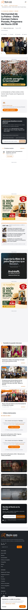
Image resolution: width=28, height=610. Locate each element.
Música (2, 564)
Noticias (6, 5)
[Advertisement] (14, 177)
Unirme (19, 546)
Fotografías (3, 562)
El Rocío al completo (5, 559)
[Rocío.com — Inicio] (6, 2)
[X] (4, 543)
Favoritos (3, 579)
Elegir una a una (8, 603)
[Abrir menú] (25, 2)
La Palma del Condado (13, 5)
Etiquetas (3, 587)
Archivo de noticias (5, 583)
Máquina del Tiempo (5, 572)
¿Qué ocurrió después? (20, 137)
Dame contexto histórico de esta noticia (10, 135)
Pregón (16, 11)
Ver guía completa (9, 110)
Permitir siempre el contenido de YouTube (15, 429)
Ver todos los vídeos (5, 415)
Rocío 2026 (3, 553)
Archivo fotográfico (5, 585)
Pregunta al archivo (5, 574)
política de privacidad (20, 424)
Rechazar (4, 606)
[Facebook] (1, 543)
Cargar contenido (14, 427)
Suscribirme (20, 516)
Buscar (2, 576)
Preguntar (22, 141)
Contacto (3, 581)
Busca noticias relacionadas (8, 137)
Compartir (5, 34)
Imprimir (25, 34)
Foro (2, 566)
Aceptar (22, 606)
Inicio (2, 5)
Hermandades (4, 557)
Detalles (13, 603)
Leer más (23, 362)
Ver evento (10, 156)
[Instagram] (6, 543)
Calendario (22, 148)
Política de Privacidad (12, 519)
